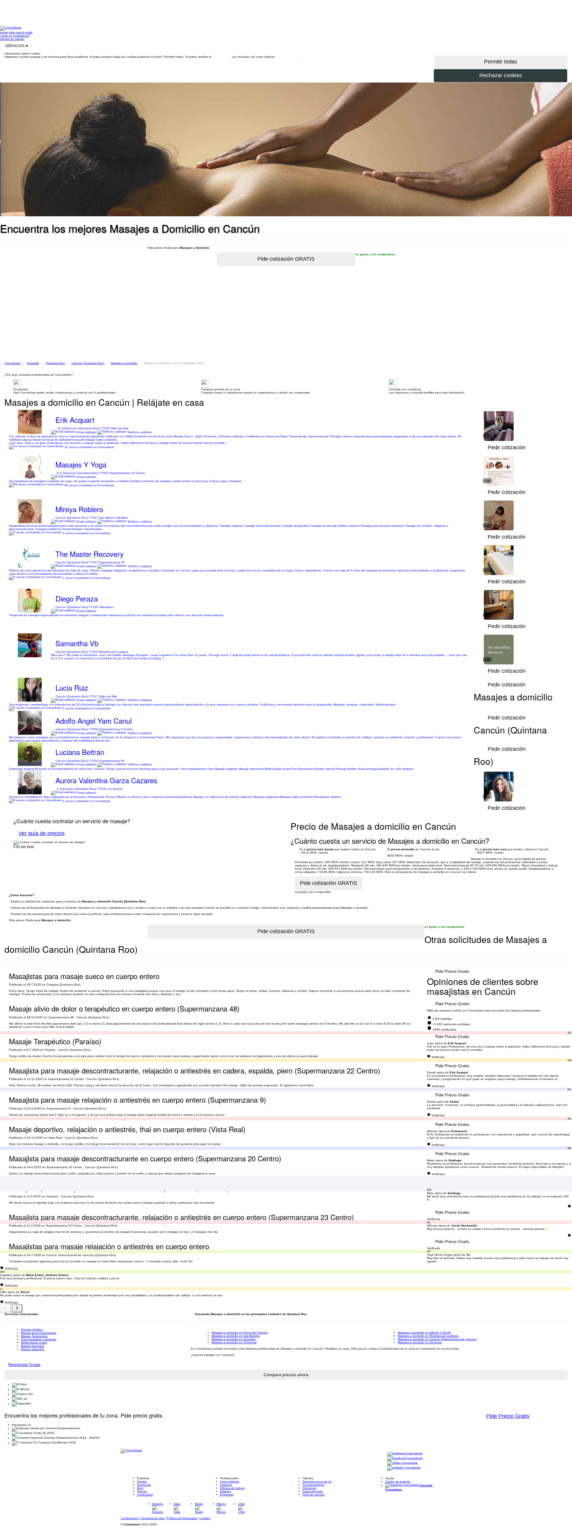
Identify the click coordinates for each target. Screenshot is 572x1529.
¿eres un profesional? (15, 35)
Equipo (142, 1481)
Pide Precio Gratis (452, 971)
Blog (140, 1488)
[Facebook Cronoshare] (405, 1458)
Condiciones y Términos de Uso (143, 1518)
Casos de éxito (312, 1491)
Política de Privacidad (182, 1518)
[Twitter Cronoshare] (402, 1463)
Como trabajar (229, 1481)
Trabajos (226, 1484)
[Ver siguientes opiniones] (17, 1308)
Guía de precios (313, 1494)
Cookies (204, 1518)
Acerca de (144, 1484)
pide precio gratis (20, 32)
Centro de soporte (397, 1481)
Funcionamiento (313, 1484)
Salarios (225, 1491)
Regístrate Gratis (24, 1364)
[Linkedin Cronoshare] (404, 1468)
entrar (4, 32)
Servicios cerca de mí (317, 1481)
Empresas (227, 1494)
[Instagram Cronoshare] (405, 1453)
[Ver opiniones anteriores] (5, 1308)
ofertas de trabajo (12, 39)
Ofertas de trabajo (232, 1488)
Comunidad (145, 1494)
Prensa (142, 1491)
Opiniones (309, 1488)
